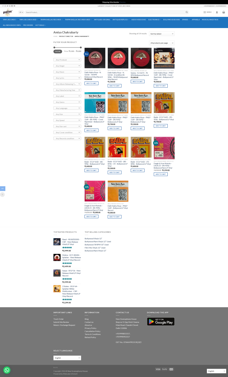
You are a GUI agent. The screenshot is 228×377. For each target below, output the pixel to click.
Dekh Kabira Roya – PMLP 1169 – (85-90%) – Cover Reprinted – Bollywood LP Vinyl (163, 76)
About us (88, 325)
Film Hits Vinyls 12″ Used (95, 247)
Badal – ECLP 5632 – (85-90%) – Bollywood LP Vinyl (94, 163)
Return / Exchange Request (64, 325)
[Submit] (187, 12)
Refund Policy (90, 337)
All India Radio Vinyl (12, 25)
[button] (6, 370)
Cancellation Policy (92, 331)
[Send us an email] (9, 6)
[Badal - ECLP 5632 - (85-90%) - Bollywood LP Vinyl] (95, 147)
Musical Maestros (210, 20)
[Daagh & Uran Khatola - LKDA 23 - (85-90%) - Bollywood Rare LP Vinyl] (95, 191)
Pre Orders (28, 25)
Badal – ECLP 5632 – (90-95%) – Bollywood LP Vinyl (164, 118)
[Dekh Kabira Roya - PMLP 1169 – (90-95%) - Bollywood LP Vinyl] (118, 102)
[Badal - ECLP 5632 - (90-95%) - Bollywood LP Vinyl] (164, 102)
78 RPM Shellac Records (50, 20)
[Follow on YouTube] (14, 6)
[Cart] (223, 12)
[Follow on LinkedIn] (12, 6)
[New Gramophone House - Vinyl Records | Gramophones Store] (8, 12)
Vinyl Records (9, 20)
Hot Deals (39, 25)
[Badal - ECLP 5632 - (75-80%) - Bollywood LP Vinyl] (141, 147)
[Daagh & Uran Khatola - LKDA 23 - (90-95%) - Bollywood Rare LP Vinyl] (164, 148)
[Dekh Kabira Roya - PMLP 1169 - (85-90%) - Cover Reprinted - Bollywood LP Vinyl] (164, 58)
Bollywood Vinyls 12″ (93, 238)
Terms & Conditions (93, 334)
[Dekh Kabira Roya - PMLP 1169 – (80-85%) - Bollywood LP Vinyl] (141, 102)
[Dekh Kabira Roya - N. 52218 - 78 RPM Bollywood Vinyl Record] (95, 58)
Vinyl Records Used (28, 20)
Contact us (89, 322)
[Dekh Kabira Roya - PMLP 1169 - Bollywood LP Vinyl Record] (118, 191)
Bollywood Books (171, 20)
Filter (57, 51)
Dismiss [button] (122, 2)
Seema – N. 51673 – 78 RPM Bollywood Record (140, 74)
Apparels (196, 20)
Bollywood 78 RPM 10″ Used (97, 244)
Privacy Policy (90, 328)
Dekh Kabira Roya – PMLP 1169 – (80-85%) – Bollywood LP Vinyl (140, 119)
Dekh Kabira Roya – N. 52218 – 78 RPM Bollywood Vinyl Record (94, 74)
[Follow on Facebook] (3, 6)
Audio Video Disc (138, 20)
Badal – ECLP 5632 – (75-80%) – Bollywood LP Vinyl (141, 163)
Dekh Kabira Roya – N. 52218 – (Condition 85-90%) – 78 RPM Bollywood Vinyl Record (118, 76)
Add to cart (91, 83)
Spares (185, 20)
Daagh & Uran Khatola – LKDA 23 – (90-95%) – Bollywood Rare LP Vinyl (163, 165)
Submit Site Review (61, 322)
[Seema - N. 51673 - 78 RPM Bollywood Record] (141, 58)
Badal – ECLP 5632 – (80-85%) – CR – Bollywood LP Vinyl (118, 164)
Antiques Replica (120, 20)
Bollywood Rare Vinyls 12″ (95, 250)
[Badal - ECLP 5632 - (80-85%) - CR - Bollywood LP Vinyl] (118, 147)
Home (55, 36)
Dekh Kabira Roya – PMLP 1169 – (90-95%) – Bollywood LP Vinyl (117, 119)
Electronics (153, 20)
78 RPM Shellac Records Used (77, 20)
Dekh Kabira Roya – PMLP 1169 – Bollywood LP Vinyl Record (118, 208)
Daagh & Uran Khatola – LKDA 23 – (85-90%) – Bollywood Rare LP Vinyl (94, 208)
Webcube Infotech (70, 374)
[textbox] (66, 59)
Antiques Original (102, 20)
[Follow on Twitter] (7, 6)
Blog (87, 319)
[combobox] (67, 59)
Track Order (58, 319)
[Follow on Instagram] (5, 6)
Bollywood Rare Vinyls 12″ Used (98, 241)
